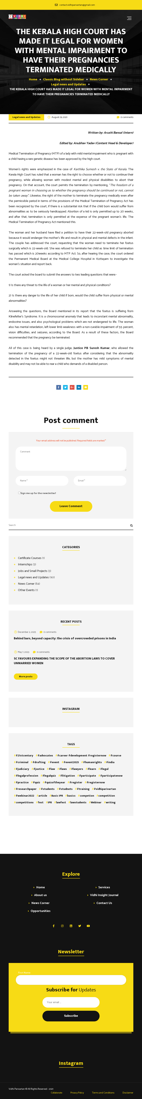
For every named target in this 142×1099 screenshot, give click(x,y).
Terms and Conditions (103, 1093)
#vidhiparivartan (105, 789)
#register (75, 782)
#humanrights (92, 762)
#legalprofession (27, 775)
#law (52, 769)
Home (40, 887)
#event (54, 762)
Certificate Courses (29, 558)
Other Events (26, 590)
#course (115, 755)
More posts (25, 676)
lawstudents (78, 802)
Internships (25, 564)
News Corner (26, 583)
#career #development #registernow (81, 755)
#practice (22, 782)
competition (106, 795)
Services (104, 887)
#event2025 (71, 762)
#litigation (67, 775)
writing (111, 802)
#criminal (22, 762)
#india (110, 762)
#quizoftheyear (55, 782)
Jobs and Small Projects (32, 570)
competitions (25, 802)
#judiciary (22, 769)
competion (87, 795)
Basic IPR (57, 795)
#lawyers (77, 769)
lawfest (61, 802)
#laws (63, 769)
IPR (50, 802)
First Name (24, 973)
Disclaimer (128, 1093)
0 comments (127, 117)
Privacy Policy (77, 1093)
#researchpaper (26, 789)
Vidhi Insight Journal (104, 895)
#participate (87, 775)
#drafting (39, 762)
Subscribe (71, 1015)
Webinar (96, 802)
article (42, 795)
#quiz (36, 782)
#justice (38, 769)
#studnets (66, 789)
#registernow (96, 782)
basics (71, 795)
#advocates (45, 755)
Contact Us (104, 903)
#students (48, 789)
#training (83, 789)
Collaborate (56, 1093)
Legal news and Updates (26, 117)
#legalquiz (49, 775)
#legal (104, 769)
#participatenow (111, 775)
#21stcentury (24, 755)
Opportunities (40, 911)
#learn (91, 769)
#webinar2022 (25, 795)
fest (40, 802)
